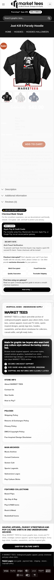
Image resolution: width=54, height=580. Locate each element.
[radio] (34, 118)
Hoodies (18, 32)
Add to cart (34, 144)
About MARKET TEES (14, 384)
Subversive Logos (12, 474)
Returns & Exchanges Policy (17, 421)
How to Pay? (10, 401)
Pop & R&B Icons (12, 505)
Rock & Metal (10, 510)
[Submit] (49, 18)
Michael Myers (32, 179)
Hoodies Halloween (37, 32)
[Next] (48, 64)
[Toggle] (2, 189)
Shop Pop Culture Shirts (27, 546)
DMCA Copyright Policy (14, 432)
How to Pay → (27, 289)
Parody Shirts (44, 179)
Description (10, 189)
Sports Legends (11, 468)
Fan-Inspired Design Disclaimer (18, 437)
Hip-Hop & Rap (11, 499)
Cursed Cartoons (12, 457)
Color (4, 123)
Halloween (13, 179)
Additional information (16, 195)
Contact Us (9, 390)
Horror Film (22, 179)
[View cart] (50, 4)
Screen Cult (9, 463)
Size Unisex (6, 135)
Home (8, 32)
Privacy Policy (11, 426)
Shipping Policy (11, 415)
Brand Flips (9, 494)
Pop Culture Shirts (12, 479)
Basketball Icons (12, 516)
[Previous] (5, 64)
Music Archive (11, 452)
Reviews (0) (11, 202)
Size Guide (9, 395)
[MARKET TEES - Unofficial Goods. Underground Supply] (27, 4)
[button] (3, 4)
